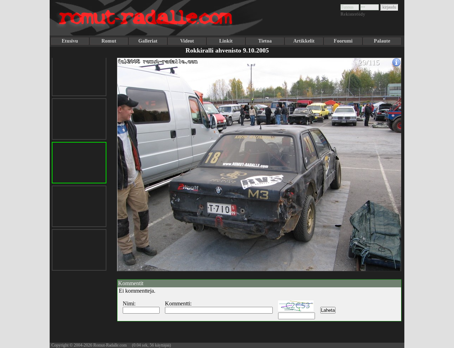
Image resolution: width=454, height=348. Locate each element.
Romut (108, 41)
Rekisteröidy (352, 14)
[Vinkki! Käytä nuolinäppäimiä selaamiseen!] (131, 160)
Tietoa (265, 41)
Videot (187, 41)
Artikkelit (304, 41)
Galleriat (147, 41)
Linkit (226, 41)
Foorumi (343, 41)
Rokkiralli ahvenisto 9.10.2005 (227, 50)
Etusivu (70, 41)
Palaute (382, 41)
